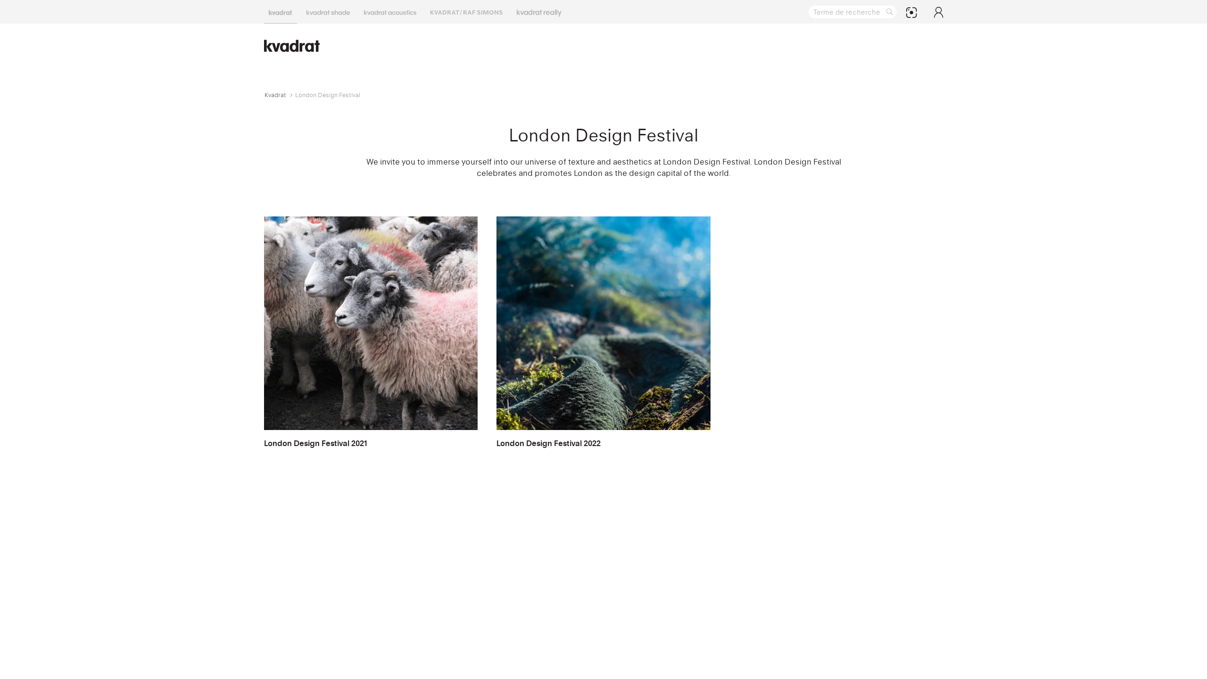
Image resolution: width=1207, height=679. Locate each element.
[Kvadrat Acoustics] (390, 12)
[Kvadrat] (280, 12)
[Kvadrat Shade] (328, 12)
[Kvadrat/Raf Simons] (466, 12)
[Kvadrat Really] (539, 12)
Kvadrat (275, 95)
